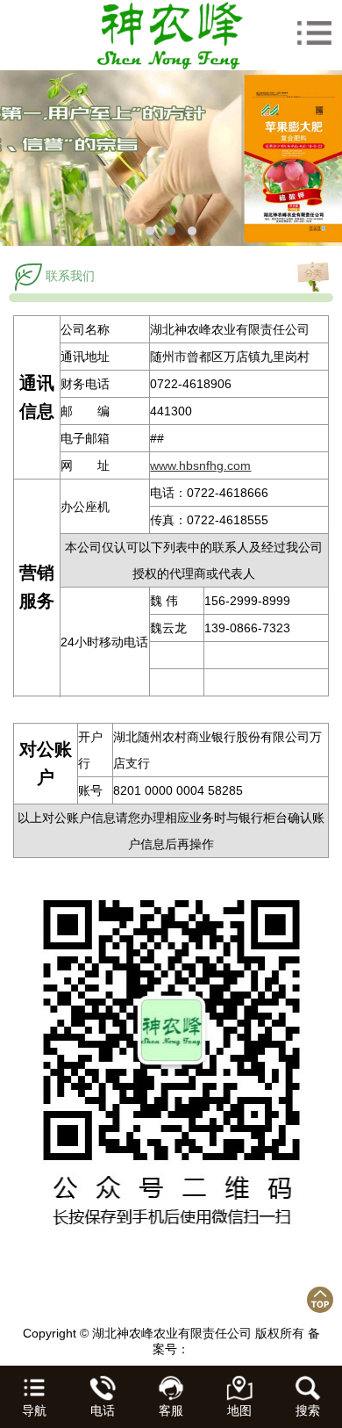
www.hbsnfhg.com (200, 465)
